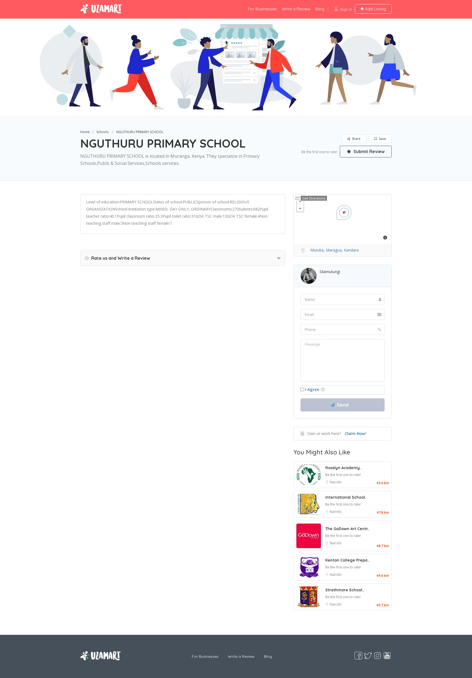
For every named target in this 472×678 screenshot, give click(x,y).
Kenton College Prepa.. (347, 560)
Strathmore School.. (344, 590)
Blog (319, 8)
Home (85, 132)
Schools (102, 132)
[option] (236, 67)
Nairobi (335, 482)
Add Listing (375, 8)
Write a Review (296, 8)
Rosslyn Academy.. (343, 467)
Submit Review (368, 151)
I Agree (312, 389)
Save (382, 138)
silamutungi (330, 271)
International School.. (346, 497)
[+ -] (342, 219)
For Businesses (262, 8)
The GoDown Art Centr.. (347, 528)
